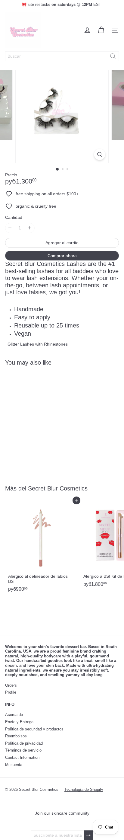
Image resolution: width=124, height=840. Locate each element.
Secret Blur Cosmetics (58, 488)
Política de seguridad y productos (34, 729)
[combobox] (62, 56)
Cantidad (13, 217)
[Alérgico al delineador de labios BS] (42, 548)
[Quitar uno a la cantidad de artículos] (10, 228)
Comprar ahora (62, 255)
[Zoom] (99, 154)
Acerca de (14, 714)
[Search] (113, 56)
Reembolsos (16, 736)
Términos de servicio (23, 750)
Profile (10, 692)
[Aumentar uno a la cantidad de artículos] (30, 228)
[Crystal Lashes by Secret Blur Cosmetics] (42, 422)
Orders (11, 685)
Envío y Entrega (19, 722)
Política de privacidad (24, 743)
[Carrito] (101, 30)
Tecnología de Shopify (83, 789)
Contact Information (22, 757)
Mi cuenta (13, 764)
